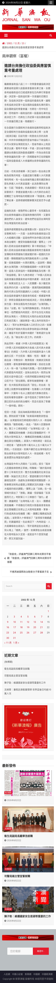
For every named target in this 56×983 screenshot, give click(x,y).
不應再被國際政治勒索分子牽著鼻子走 (29, 571)
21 (41, 627)
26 (28, 632)
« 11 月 (7, 642)
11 (21, 622)
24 (14, 632)
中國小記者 (17, 974)
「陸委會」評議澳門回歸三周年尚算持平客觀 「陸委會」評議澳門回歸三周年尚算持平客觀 (29, 558)
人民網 (7, 974)
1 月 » (16, 642)
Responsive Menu (51, 2)
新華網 (28, 974)
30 (7, 638)
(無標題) (8, 662)
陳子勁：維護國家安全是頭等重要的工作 (25, 682)
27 (34, 632)
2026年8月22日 (14, 800)
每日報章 (8, 793)
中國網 (36, 974)
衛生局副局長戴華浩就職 (17, 668)
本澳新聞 (8, 829)
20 (34, 627)
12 (28, 622)
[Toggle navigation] (6, 35)
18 (21, 627)
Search (49, 586)
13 (34, 622)
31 (14, 638)
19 (28, 627)
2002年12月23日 (14, 76)
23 (7, 632)
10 (14, 622)
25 (21, 632)
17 (14, 627)
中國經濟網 (47, 974)
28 (41, 632)
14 (41, 622)
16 (7, 627)
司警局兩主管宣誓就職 (15, 675)
